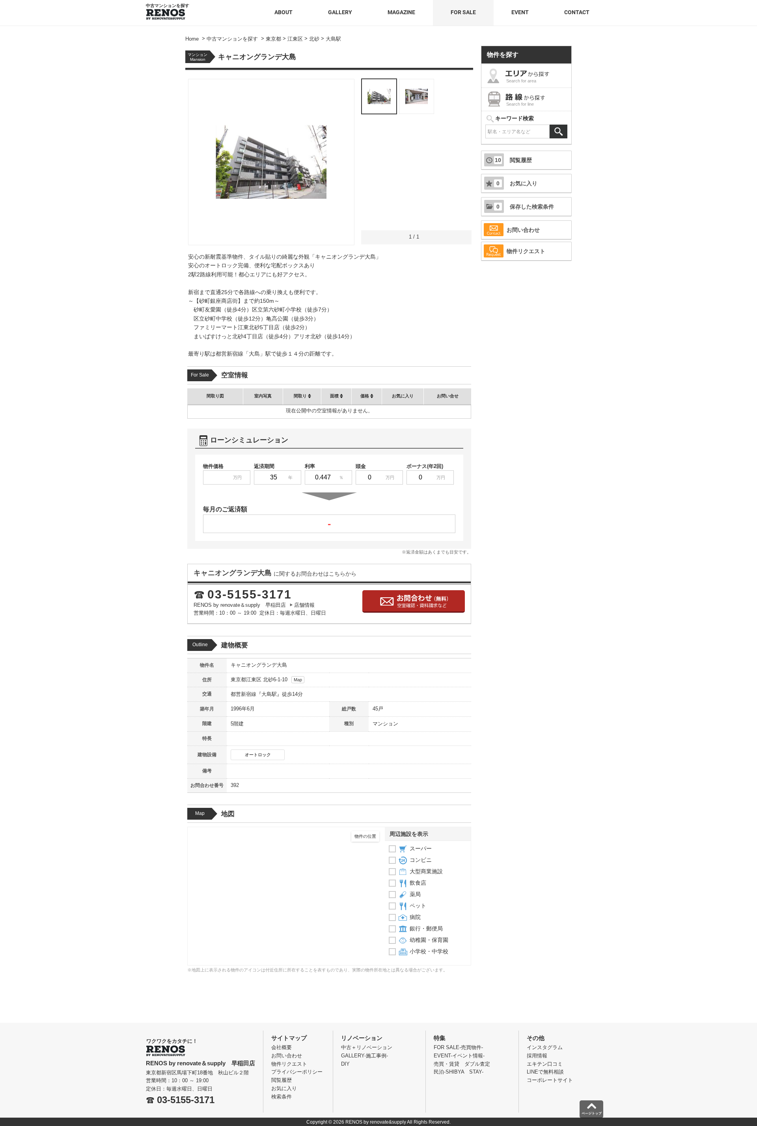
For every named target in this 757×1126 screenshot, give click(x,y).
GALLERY (340, 12)
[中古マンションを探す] (165, 12)
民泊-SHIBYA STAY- (458, 1072)
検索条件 (281, 1097)
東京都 (238, 679)
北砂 (267, 679)
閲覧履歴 (513, 160)
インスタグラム (545, 1047)
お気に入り (516, 183)
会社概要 (281, 1047)
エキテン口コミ (545, 1064)
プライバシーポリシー (297, 1072)
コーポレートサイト (550, 1080)
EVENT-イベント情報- (459, 1056)
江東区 (253, 679)
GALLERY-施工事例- (364, 1056)
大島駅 (269, 694)
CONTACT (576, 12)
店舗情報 (304, 605)
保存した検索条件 (525, 206)
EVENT (520, 12)
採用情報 (537, 1056)
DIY (345, 1064)
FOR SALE (463, 12)
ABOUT (283, 12)
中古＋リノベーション (366, 1047)
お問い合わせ (523, 230)
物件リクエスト (526, 251)
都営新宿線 (243, 694)
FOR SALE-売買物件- (458, 1047)
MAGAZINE (401, 12)
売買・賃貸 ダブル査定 (462, 1064)
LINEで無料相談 (545, 1072)
